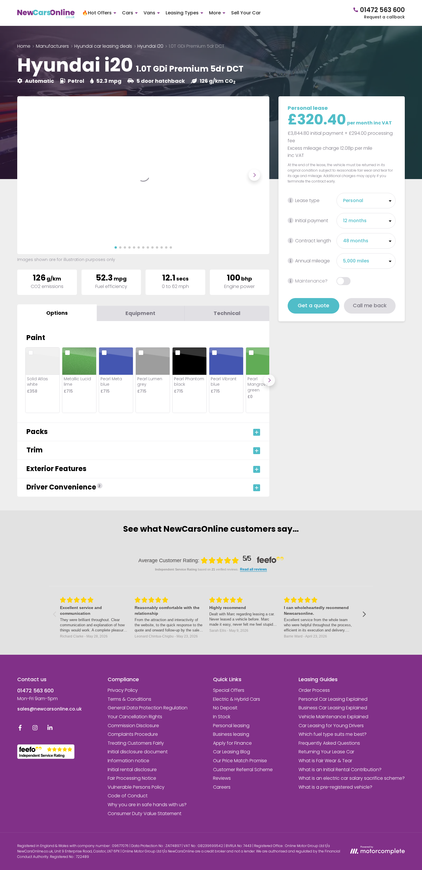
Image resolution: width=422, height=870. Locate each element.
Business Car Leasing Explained (333, 707)
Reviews (222, 778)
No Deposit (225, 707)
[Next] (269, 380)
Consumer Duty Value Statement (144, 813)
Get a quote (313, 305)
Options (57, 312)
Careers (222, 787)
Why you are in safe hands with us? (147, 804)
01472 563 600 (35, 690)
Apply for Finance (232, 743)
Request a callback (384, 17)
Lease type (307, 200)
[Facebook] (20, 729)
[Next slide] (254, 175)
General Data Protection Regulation (147, 707)
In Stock (221, 716)
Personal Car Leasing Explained (333, 699)
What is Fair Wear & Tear (325, 760)
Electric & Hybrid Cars (236, 699)
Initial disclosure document (138, 751)
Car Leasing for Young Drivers (331, 725)
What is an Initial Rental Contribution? (340, 769)
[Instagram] (35, 729)
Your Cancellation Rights (135, 716)
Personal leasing (231, 725)
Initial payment (311, 220)
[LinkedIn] (49, 729)
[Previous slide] (32, 175)
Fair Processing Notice (132, 778)
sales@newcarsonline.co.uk (49, 709)
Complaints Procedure (133, 734)
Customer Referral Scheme (243, 769)
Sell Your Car (246, 12)
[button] (116, 247)
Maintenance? (311, 281)
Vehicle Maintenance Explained (333, 716)
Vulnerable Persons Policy (136, 787)
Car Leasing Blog (231, 751)
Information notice (128, 760)
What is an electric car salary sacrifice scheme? (352, 778)
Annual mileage (312, 261)
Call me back (370, 305)
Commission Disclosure (133, 725)
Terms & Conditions (129, 699)
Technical (227, 313)
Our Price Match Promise (240, 760)
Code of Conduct (128, 795)
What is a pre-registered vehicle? (335, 787)
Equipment (140, 313)
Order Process (314, 690)
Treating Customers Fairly (136, 743)
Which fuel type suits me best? (333, 734)
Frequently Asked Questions (329, 743)
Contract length (313, 240)
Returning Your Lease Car (326, 751)
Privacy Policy (123, 690)
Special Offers (228, 690)
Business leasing (231, 734)
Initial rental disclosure (132, 769)
